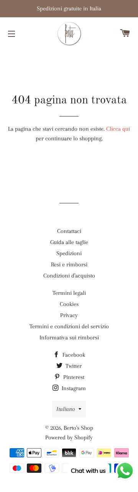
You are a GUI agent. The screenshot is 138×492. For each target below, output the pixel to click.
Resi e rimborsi (69, 264)
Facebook (73, 354)
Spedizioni (69, 253)
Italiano (65, 409)
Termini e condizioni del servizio (69, 326)
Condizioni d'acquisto (69, 275)
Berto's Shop (78, 427)
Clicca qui (118, 128)
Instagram (73, 388)
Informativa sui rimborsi (69, 337)
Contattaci (69, 231)
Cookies (69, 304)
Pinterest (73, 377)
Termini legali (69, 292)
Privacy (69, 315)
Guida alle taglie (69, 242)
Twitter (73, 365)
